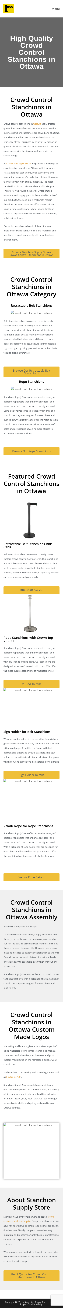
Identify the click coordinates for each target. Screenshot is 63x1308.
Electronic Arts (13, 1076)
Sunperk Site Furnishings (32, 1304)
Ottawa (37, 123)
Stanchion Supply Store (18, 163)
